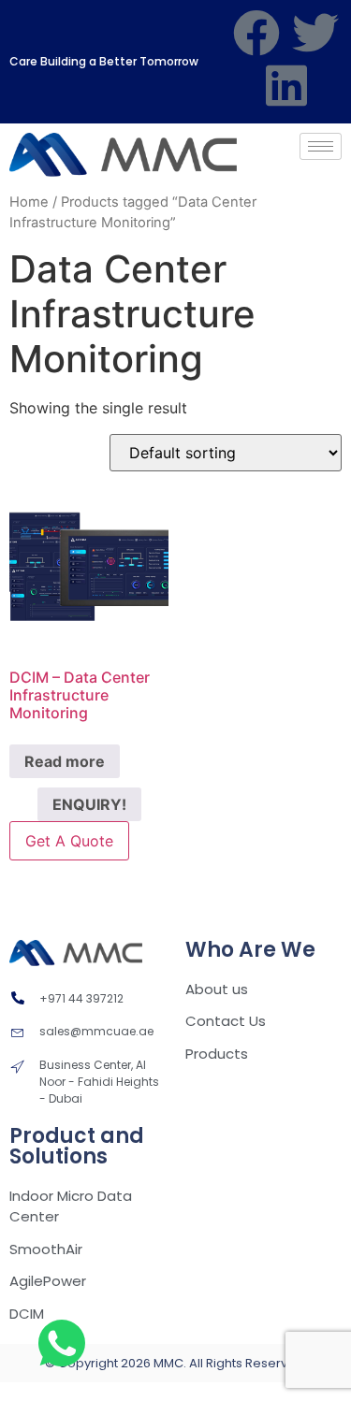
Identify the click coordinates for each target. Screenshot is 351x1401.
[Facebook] (256, 32)
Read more (64, 761)
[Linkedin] (286, 85)
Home (29, 202)
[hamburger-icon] (321, 146)
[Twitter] (315, 32)
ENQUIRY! (89, 804)
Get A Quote (69, 840)
